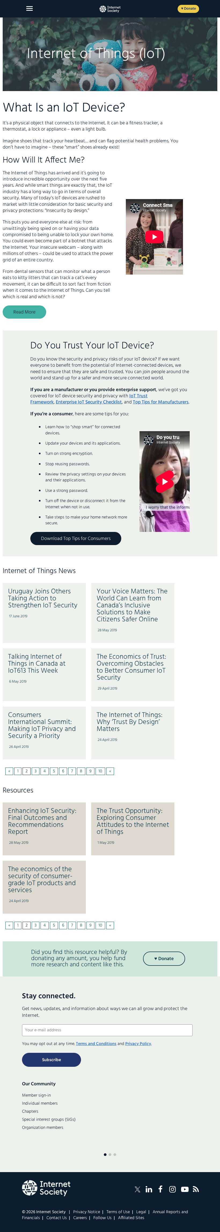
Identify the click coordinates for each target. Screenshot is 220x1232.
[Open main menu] (29, 8)
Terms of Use (118, 1212)
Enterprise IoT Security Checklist (89, 402)
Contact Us (56, 1218)
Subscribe (51, 1060)
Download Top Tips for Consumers (76, 539)
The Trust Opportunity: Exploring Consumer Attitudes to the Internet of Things (133, 822)
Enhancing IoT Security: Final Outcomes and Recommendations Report (42, 822)
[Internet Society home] (110, 9)
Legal (141, 1212)
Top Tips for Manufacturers (161, 402)
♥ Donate (188, 9)
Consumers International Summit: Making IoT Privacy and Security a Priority (42, 726)
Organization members (42, 1127)
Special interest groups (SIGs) (49, 1119)
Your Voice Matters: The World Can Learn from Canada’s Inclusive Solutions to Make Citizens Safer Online (132, 605)
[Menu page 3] (114, 1154)
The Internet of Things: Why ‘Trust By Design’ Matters (130, 722)
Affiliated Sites (131, 1218)
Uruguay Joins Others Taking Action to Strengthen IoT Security (43, 598)
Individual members (40, 1103)
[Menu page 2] (110, 1154)
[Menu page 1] (105, 1154)
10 (100, 771)
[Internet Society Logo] (46, 1188)
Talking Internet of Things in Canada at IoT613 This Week (36, 663)
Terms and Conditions (96, 1043)
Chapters (30, 1111)
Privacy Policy (138, 1043)
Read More (24, 312)
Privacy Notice (86, 1212)
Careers (80, 1218)
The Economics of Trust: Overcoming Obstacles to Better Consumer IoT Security (131, 667)
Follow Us (102, 1218)
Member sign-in (36, 1095)
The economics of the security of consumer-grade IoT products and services (42, 880)
